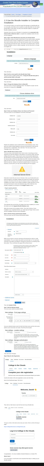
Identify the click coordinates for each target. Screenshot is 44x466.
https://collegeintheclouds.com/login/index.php (14, 426)
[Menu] (41, 4)
